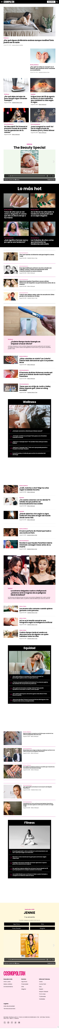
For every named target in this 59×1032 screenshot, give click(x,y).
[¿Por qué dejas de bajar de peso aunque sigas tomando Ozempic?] (16, 85)
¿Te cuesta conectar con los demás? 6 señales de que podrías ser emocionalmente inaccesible (34, 502)
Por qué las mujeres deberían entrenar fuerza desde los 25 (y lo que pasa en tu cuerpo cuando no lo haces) (30, 869)
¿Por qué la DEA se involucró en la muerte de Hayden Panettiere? (37, 787)
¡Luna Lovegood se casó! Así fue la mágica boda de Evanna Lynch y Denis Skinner (42, 128)
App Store (16, 924)
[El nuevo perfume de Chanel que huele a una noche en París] (11, 532)
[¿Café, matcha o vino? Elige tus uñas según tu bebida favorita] (11, 489)
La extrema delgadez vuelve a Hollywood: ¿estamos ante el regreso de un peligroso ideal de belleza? (28, 593)
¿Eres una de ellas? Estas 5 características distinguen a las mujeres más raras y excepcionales (31, 700)
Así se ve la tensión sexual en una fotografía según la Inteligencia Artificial (35, 621)
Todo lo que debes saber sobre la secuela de (36, 295)
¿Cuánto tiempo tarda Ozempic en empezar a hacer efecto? (25, 342)
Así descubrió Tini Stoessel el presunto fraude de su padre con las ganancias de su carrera (15, 129)
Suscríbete (51, 2)
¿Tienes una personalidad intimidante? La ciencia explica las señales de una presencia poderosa (30, 682)
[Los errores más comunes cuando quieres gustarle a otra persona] (11, 610)
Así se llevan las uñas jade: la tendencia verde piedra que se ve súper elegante (42, 214)
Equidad (33, 94)
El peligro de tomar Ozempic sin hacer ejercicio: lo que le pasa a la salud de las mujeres (30, 863)
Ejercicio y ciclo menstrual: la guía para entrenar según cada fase (29, 857)
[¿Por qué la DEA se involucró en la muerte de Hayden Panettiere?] (13, 791)
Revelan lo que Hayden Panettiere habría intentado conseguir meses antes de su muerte (35, 545)
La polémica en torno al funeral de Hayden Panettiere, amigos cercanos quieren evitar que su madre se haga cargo (38, 805)
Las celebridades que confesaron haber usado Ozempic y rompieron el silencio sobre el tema (30, 874)
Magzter (42, 928)
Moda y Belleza (34, 64)
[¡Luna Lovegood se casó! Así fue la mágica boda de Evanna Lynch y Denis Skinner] (42, 115)
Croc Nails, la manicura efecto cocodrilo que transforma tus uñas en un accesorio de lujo (38, 767)
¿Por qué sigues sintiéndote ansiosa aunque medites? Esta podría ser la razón (29, 41)
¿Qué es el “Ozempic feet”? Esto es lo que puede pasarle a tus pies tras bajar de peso (30, 448)
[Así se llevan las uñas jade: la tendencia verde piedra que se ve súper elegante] (42, 200)
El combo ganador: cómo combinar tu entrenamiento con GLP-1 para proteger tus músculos (30, 851)
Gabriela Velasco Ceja (44, 72)
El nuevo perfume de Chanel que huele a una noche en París (35, 532)
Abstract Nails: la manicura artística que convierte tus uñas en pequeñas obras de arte (38, 734)
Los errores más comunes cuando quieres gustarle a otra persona (36, 609)
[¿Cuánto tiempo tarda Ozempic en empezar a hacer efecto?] (29, 321)
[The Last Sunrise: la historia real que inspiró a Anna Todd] (11, 256)
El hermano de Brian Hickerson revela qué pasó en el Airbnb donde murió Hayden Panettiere (35, 374)
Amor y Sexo (22, 606)
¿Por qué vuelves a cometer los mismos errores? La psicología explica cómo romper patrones (28, 677)
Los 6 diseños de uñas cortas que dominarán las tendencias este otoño (42, 242)
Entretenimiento (8, 124)
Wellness (6, 38)
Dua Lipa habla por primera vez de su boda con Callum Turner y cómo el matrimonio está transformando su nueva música (35, 269)
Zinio (42, 924)
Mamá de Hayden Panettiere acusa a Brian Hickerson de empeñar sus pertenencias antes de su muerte (37, 282)
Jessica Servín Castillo (17, 45)
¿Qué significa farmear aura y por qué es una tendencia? (16, 241)
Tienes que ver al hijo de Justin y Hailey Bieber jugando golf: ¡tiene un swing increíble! (35, 388)
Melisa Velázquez (42, 104)
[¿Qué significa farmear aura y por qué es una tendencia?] (16, 229)
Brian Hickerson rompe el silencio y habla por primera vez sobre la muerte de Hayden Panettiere (39, 750)
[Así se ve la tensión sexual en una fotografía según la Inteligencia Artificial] (11, 622)
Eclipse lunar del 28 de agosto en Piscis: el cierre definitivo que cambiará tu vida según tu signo (43, 99)
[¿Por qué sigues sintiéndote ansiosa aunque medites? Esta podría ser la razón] (29, 21)
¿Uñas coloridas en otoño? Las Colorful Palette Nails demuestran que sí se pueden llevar (36, 360)
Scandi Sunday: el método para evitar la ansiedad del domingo (29, 454)
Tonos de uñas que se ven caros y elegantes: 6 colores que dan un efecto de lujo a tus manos (15, 215)
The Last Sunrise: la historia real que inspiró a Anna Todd (36, 255)
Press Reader (16, 928)
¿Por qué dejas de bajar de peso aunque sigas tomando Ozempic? (15, 98)
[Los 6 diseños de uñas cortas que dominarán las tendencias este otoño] (42, 229)
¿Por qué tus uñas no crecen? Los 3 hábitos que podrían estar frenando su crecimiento (42, 68)
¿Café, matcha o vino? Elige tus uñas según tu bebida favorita (34, 489)
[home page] (9, 2)
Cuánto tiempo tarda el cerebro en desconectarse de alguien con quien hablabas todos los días (33, 634)
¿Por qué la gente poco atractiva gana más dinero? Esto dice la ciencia (30, 694)
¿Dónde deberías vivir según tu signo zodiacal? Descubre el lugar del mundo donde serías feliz (35, 516)
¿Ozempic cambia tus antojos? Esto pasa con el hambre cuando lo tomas (30, 436)
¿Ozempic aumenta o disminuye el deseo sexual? (27, 431)
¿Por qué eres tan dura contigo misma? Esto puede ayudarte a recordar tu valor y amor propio (28, 688)
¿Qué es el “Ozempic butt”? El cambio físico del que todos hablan (30, 442)
